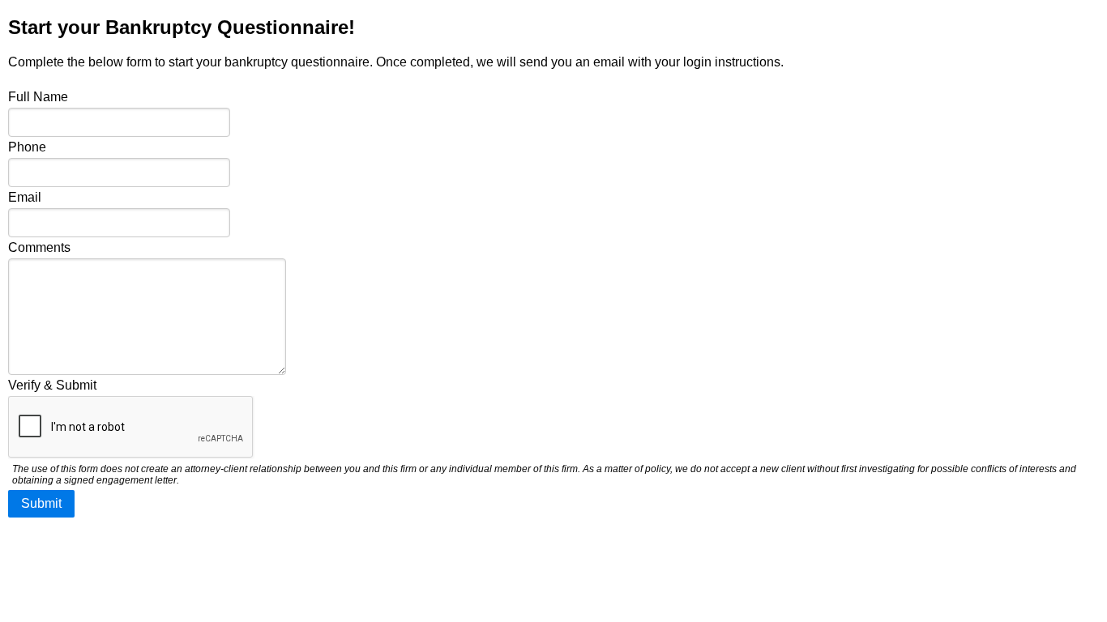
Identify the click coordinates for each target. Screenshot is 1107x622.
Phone (27, 147)
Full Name (38, 97)
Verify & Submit (52, 385)
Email (24, 197)
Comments (39, 247)
